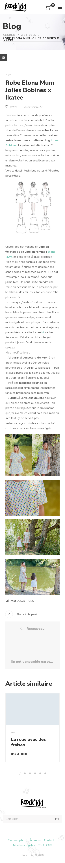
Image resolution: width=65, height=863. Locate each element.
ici (43, 332)
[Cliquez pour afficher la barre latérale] (3, 57)
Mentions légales (24, 845)
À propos (36, 840)
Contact (49, 840)
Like (13, 106)
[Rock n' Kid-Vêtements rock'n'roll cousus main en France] (16, 7)
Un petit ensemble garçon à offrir (32, 662)
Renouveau (35, 629)
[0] (48, 9)
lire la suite (19, 754)
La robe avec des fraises (28, 742)
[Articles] (32, 645)
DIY (8, 75)
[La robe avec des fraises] (32, 709)
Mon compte (16, 840)
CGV (49, 845)
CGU (41, 845)
